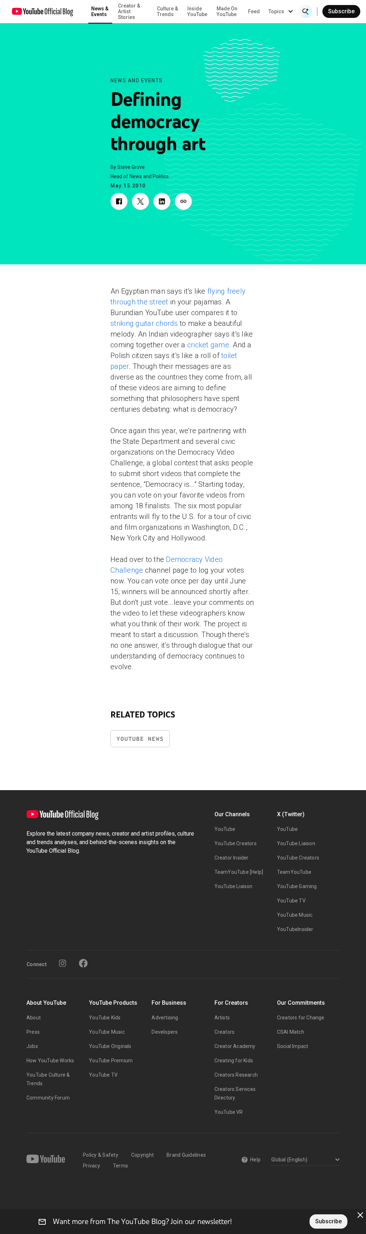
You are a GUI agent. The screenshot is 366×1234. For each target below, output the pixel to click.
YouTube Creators (235, 843)
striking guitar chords (144, 323)
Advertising (165, 1017)
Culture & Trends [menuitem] (167, 11)
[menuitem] (254, 11)
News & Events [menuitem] (100, 11)
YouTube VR (228, 1112)
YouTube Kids (104, 1017)
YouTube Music (295, 915)
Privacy (91, 1166)
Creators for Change (301, 1017)
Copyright (142, 1155)
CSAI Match (290, 1032)
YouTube (224, 829)
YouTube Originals (110, 1046)
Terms (120, 1166)
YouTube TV (291, 901)
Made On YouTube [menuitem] (227, 11)
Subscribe (341, 11)
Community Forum (48, 1098)
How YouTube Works (50, 1060)
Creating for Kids (233, 1060)
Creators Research (236, 1075)
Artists (222, 1017)
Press (33, 1032)
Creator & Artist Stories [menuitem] (129, 11)
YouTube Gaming (297, 886)
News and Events (136, 80)
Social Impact (292, 1046)
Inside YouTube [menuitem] (197, 11)
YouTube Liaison (233, 886)
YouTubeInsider (295, 929)
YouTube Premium (111, 1060)
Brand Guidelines (186, 1155)
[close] (360, 1215)
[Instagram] (62, 963)
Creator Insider (231, 858)
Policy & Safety (100, 1155)
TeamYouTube (294, 872)
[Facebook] (83, 963)
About (33, 1017)
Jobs (32, 1046)
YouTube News (140, 738)
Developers (165, 1032)
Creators (224, 1032)
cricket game (208, 345)
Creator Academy (235, 1046)
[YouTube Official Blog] (42, 11)
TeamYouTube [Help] (238, 872)
